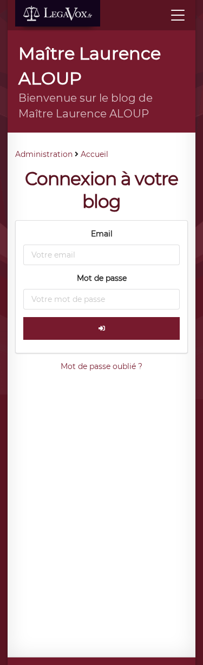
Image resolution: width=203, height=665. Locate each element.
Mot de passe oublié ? (101, 366)
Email (102, 234)
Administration (44, 154)
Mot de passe (102, 278)
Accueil (94, 154)
